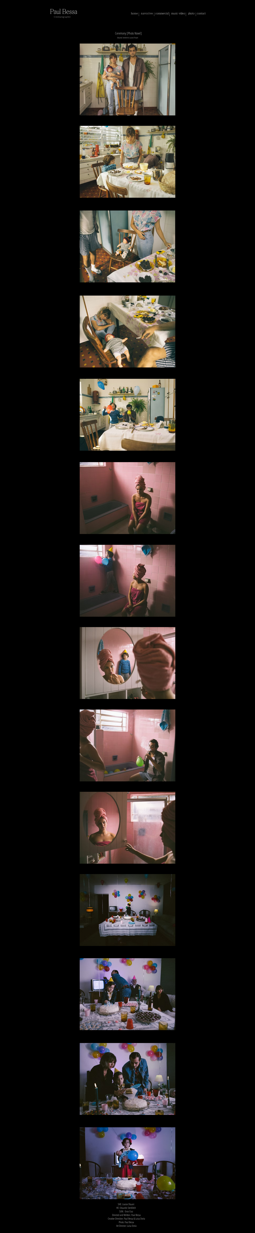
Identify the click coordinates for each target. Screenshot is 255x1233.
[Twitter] (124, 1230)
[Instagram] (111, 1230)
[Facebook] (117, 1230)
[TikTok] (143, 1230)
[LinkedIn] (130, 1230)
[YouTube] (137, 1230)
